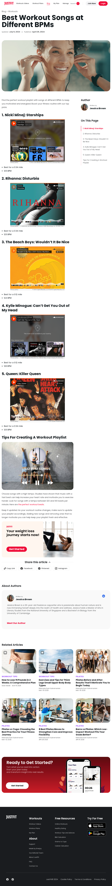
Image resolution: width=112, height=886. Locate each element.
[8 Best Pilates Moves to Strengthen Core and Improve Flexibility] (56, 710)
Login (103, 3)
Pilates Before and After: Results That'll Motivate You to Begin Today (93, 682)
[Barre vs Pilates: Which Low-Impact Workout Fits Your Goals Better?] (93, 710)
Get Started (16, 549)
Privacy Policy (100, 879)
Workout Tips (9, 676)
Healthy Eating (60, 828)
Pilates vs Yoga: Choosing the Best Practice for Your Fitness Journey (18, 732)
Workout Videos (35, 824)
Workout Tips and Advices (65, 833)
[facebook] (7, 879)
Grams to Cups (60, 841)
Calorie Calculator (62, 846)
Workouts (13, 11)
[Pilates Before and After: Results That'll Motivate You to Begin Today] (93, 661)
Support (32, 844)
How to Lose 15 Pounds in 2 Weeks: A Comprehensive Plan (19, 681)
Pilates (80, 676)
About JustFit (34, 857)
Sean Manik (6, 686)
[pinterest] (12, 879)
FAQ (30, 862)
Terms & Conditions (83, 879)
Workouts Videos (22, 3)
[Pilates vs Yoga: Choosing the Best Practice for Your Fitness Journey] (19, 710)
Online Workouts (61, 824)
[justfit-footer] (11, 817)
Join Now (92, 3)
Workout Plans (37, 3)
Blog (48, 3)
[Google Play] (96, 833)
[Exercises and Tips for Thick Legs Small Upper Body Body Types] (56, 661)
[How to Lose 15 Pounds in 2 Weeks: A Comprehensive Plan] (19, 661)
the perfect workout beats (31, 504)
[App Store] (96, 825)
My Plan (56, 3)
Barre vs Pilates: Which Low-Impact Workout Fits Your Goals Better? (92, 732)
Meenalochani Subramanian (49, 688)
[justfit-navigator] (9, 3)
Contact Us (33, 866)
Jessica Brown (98, 108)
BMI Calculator (60, 837)
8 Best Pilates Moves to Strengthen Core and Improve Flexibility (56, 732)
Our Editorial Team (35, 853)
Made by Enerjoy (35, 848)
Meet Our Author (16, 623)
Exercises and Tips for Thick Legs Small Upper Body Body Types (55, 682)
